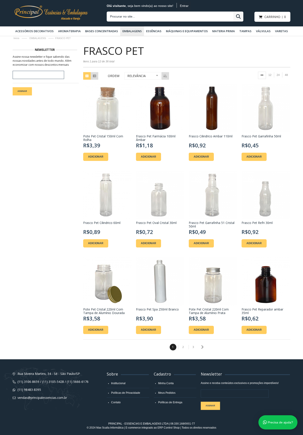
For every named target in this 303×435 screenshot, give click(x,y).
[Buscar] (238, 17)
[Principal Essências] (51, 7)
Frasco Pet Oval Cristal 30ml (156, 223)
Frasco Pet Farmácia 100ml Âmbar (155, 138)
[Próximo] (202, 347)
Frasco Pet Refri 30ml (257, 223)
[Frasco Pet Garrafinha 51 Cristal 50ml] (213, 195)
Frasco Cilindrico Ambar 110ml (210, 136)
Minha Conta (166, 383)
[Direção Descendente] (165, 76)
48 (286, 75)
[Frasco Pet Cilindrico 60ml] (107, 195)
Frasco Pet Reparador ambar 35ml (262, 311)
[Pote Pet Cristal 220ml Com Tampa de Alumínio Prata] (213, 281)
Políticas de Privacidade (125, 392)
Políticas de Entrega (170, 402)
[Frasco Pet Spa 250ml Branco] (160, 281)
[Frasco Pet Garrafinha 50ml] (266, 108)
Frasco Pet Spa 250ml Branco (157, 309)
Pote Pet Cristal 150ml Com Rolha (103, 138)
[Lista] (94, 76)
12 (270, 75)
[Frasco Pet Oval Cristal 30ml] (160, 195)
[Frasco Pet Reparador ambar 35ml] (266, 281)
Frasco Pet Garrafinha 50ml (261, 136)
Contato (116, 402)
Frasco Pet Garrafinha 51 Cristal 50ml (211, 224)
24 (278, 75)
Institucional (118, 383)
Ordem (113, 76)
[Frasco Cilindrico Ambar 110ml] (213, 108)
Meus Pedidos (166, 392)
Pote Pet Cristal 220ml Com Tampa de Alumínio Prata (209, 311)
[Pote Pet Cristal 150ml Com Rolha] (107, 108)
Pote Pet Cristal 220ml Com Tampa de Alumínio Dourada (104, 311)
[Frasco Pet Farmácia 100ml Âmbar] (160, 108)
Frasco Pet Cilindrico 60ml (101, 223)
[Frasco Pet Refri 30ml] (266, 195)
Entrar (184, 6)
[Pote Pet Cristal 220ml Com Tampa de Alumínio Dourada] (107, 281)
